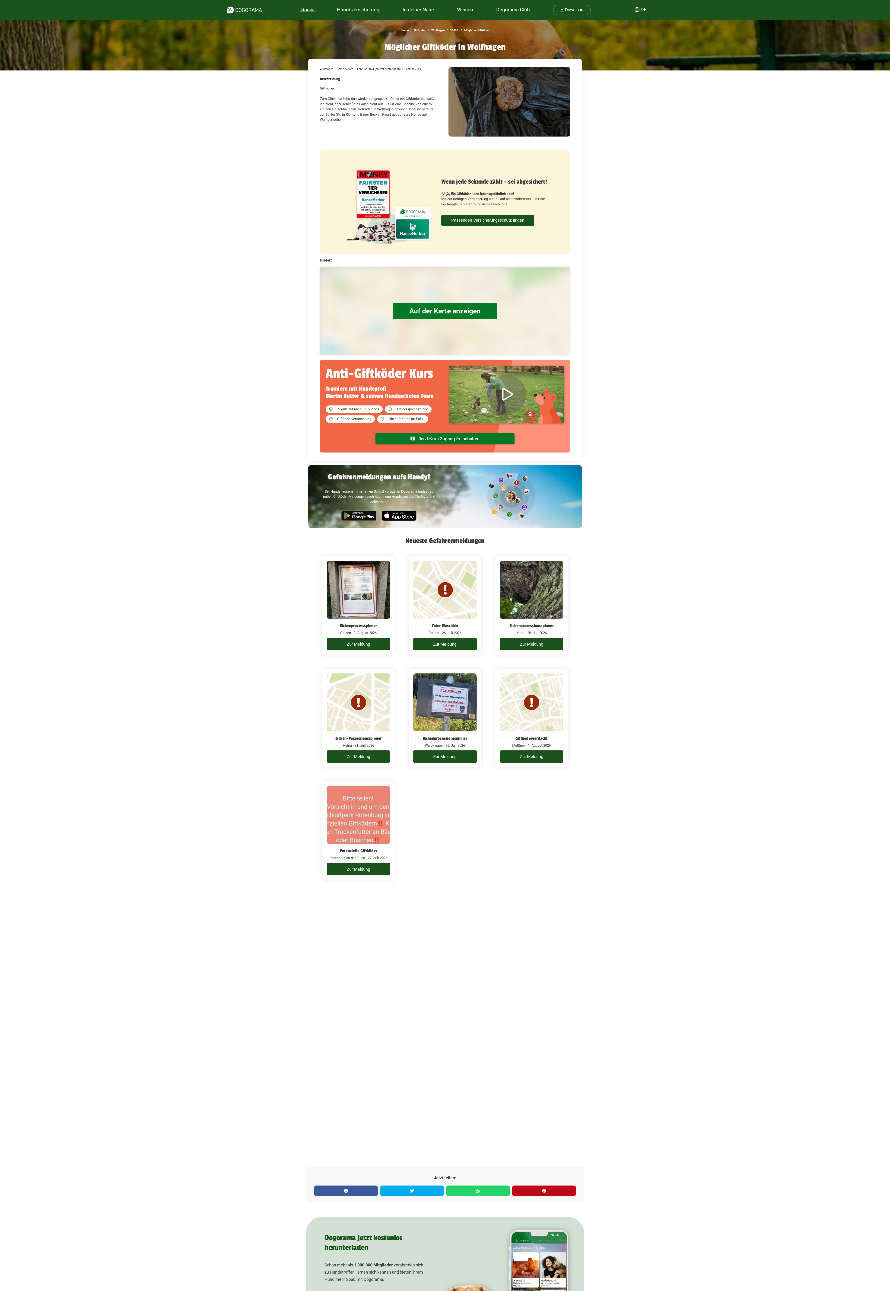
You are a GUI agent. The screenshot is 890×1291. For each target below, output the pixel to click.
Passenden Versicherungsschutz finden (487, 220)
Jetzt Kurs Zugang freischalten (448, 439)
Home (405, 30)
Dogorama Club (513, 10)
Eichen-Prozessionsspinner (358, 738)
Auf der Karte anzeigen (445, 311)
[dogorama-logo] (244, 9)
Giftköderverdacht (531, 738)
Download (573, 9)
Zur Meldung (358, 644)
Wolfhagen (438, 30)
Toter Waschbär (445, 625)
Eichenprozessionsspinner (531, 625)
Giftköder (419, 30)
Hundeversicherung (358, 10)
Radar (307, 10)
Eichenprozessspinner (358, 625)
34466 (453, 30)
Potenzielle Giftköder (358, 850)
